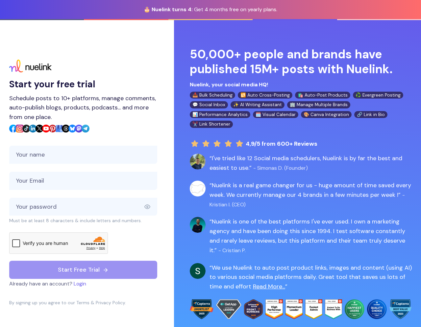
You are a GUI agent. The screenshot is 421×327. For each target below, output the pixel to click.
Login (80, 283)
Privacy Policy (110, 303)
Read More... (269, 286)
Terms (82, 303)
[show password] (150, 207)
